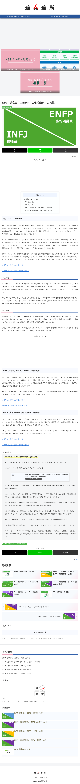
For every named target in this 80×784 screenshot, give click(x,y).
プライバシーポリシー (40, 777)
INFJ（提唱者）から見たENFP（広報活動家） (39, 207)
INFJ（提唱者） (22, 544)
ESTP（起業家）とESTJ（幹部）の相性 (16, 658)
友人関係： (31, 202)
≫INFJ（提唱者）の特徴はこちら (13, 265)
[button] (65, 150)
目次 (37, 195)
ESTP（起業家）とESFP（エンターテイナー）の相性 (21, 662)
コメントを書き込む (40, 632)
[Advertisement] (40, 34)
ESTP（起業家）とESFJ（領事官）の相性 (17, 666)
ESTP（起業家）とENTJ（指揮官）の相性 (17, 673)
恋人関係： (31, 205)
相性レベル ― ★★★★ (32, 199)
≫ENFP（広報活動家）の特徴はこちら (15, 271)
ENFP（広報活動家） (9, 544)
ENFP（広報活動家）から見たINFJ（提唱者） (39, 210)
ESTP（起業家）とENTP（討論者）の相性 (17, 669)
